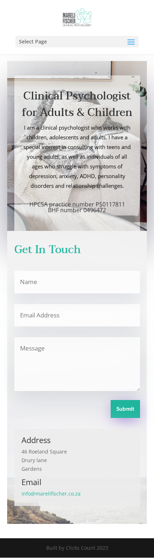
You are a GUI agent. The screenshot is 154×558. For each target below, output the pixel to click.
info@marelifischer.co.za (51, 493)
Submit (125, 409)
